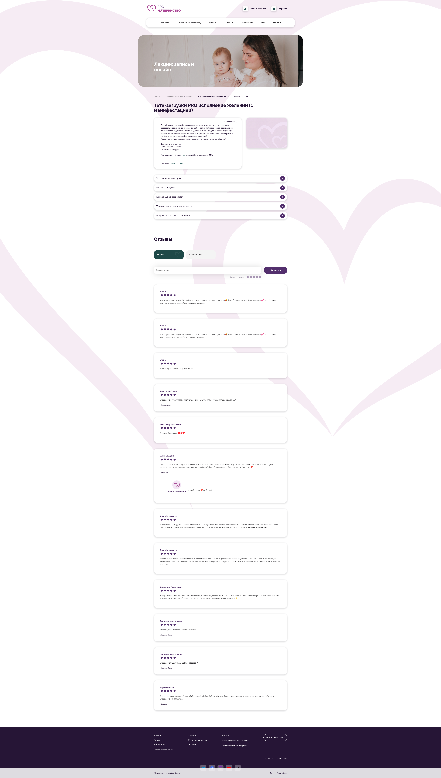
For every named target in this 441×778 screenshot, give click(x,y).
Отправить (275, 270)
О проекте (192, 735)
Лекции (189, 96)
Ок (271, 773)
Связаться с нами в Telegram (234, 746)
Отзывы (213, 22)
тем (183, 155)
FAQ (263, 22)
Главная (157, 96)
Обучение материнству (173, 96)
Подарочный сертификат (163, 749)
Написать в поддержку (275, 737)
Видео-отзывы (195, 254)
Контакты (225, 735)
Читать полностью (257, 527)
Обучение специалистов (197, 740)
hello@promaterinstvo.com (238, 740)
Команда (157, 735)
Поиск (277, 22)
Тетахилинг (192, 744)
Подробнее (282, 773)
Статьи (229, 22)
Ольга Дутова (176, 163)
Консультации (159, 744)
